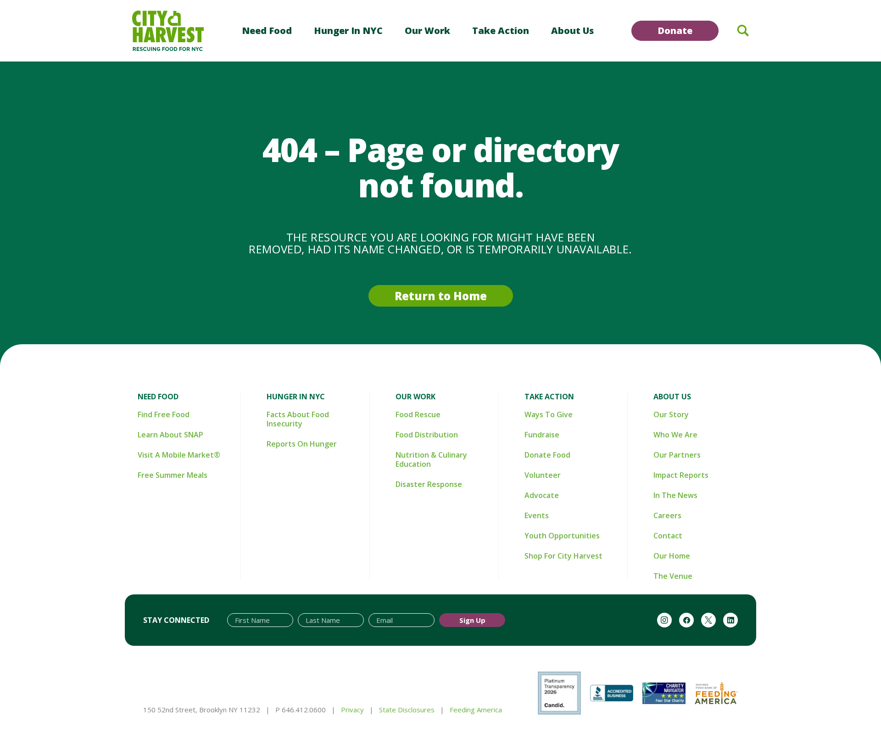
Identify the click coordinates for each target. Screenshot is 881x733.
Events (536, 515)
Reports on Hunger (302, 444)
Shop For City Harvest (563, 556)
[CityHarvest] (168, 31)
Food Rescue (418, 414)
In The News (675, 495)
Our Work (427, 30)
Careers (667, 515)
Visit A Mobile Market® (179, 455)
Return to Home (441, 295)
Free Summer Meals (172, 475)
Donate (675, 30)
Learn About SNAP (170, 435)
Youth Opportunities (562, 536)
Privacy (352, 709)
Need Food (267, 30)
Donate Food (547, 455)
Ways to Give (548, 414)
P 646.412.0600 (300, 709)
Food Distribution (427, 435)
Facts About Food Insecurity (298, 419)
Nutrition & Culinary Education (431, 459)
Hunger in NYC (348, 30)
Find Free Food (164, 414)
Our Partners (677, 455)
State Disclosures (407, 709)
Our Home (671, 556)
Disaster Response (429, 484)
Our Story (671, 414)
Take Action (500, 30)
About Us (572, 30)
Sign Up (472, 620)
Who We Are (675, 435)
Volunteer (542, 475)
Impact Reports (680, 475)
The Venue (672, 576)
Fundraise (541, 435)
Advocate (541, 495)
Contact (667, 536)
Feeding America (476, 709)
